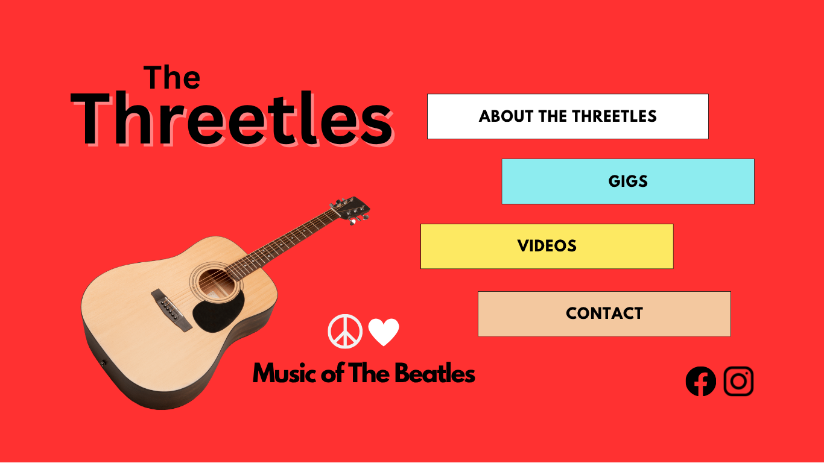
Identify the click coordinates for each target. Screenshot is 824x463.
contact (605, 315)
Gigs (628, 183)
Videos (547, 248)
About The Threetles (568, 118)
